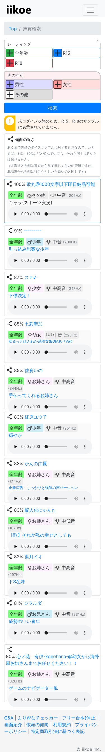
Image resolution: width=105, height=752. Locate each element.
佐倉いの (34, 370)
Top (13, 28)
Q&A (8, 718)
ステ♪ (30, 277)
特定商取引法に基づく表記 (58, 731)
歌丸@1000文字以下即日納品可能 (61, 184)
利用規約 (62, 724)
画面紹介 (13, 724)
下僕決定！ (20, 295)
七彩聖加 (34, 324)
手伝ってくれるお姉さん (33, 395)
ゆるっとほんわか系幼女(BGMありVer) (41, 341)
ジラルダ (33, 603)
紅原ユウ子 (36, 417)
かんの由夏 (36, 463)
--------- (32, 231)
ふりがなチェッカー (38, 718)
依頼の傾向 (37, 724)
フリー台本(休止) (79, 718)
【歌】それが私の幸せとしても (40, 535)
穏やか (15, 435)
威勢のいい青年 (24, 621)
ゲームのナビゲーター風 (33, 688)
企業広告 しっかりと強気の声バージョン (43, 488)
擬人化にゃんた (40, 510)
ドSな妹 (17, 581)
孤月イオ (34, 556)
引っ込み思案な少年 (29, 249)
